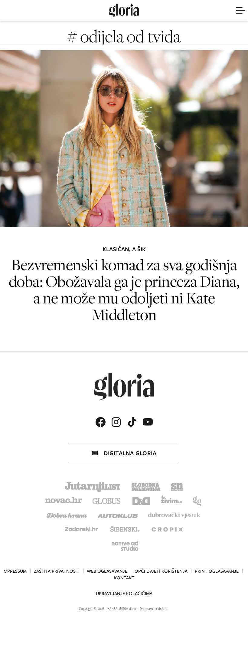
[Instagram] (116, 422)
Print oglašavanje (217, 571)
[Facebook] (100, 422)
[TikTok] (132, 422)
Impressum (14, 571)
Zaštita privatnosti (57, 571)
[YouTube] (147, 422)
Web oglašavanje (107, 571)
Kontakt (124, 578)
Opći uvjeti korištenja (161, 571)
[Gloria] (124, 11)
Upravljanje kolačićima (124, 593)
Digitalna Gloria (130, 453)
